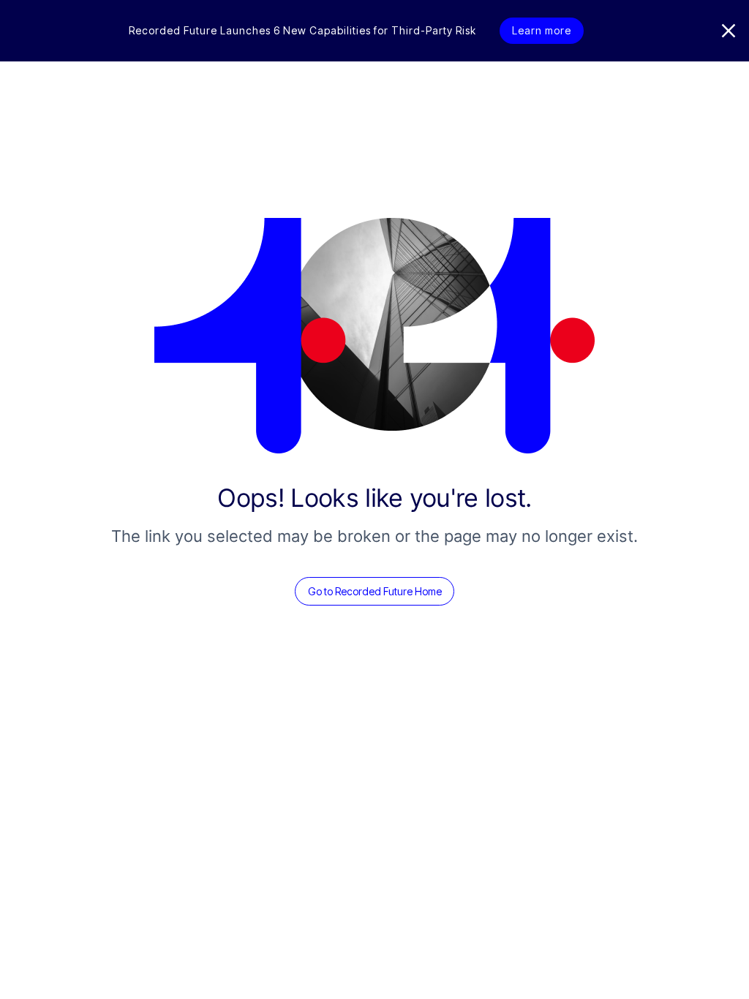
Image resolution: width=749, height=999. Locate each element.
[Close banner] (728, 30)
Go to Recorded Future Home (375, 591)
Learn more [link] (541, 30)
